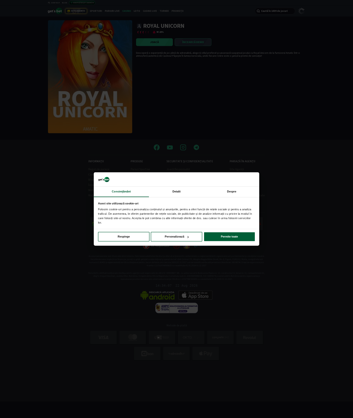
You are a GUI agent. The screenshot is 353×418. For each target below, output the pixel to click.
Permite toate (229, 236)
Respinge (124, 236)
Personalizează (174, 236)
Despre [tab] (231, 191)
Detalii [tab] (176, 191)
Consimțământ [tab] (121, 191)
